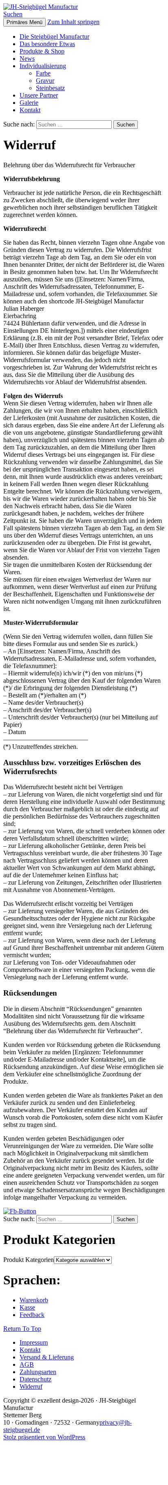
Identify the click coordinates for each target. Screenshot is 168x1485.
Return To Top (22, 1328)
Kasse (27, 1307)
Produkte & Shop (42, 51)
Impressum (34, 1342)
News (27, 58)
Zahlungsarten (38, 1371)
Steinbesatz (50, 87)
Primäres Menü (24, 22)
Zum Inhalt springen (73, 21)
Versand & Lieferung (47, 1357)
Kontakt (30, 109)
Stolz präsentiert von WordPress (44, 1437)
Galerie (29, 102)
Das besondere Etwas (47, 43)
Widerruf (31, 1386)
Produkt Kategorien (28, 1259)
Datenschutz (35, 1379)
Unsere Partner (39, 95)
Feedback (32, 1314)
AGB (27, 1364)
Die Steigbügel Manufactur (54, 36)
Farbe (43, 73)
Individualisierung (43, 65)
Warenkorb (34, 1300)
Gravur (45, 80)
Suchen (12, 14)
